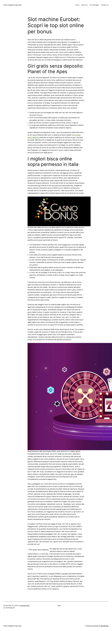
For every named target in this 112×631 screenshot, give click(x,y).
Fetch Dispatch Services (12, 5)
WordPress (104, 626)
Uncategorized (24, 605)
